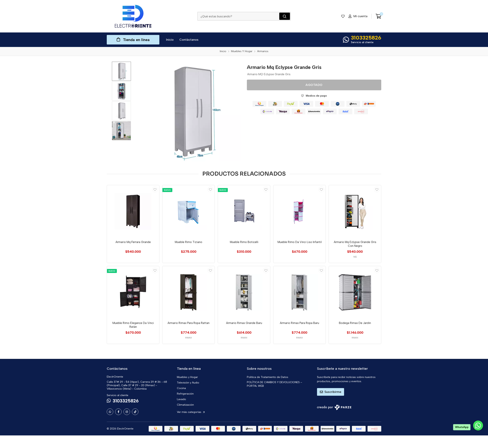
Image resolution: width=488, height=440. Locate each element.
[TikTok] (135, 412)
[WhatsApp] (110, 412)
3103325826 (366, 37)
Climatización (185, 404)
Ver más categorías (189, 412)
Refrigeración (185, 393)
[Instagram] (127, 412)
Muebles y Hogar (187, 377)
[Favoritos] (343, 16)
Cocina (181, 388)
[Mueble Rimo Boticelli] (244, 211)
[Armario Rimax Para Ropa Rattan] (188, 292)
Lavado (181, 399)
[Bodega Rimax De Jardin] (355, 292)
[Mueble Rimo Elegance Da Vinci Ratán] (133, 292)
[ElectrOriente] (133, 16)
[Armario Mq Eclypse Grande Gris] (191, 111)
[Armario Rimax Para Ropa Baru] (299, 292)
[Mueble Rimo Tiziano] (188, 211)
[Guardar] (155, 189)
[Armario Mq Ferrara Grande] (133, 211)
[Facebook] (118, 412)
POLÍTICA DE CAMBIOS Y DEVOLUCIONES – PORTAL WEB (274, 384)
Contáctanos (188, 39)
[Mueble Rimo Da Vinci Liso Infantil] (299, 211)
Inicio (170, 39)
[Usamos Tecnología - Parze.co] (334, 407)
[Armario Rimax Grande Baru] (244, 292)
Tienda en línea (136, 39)
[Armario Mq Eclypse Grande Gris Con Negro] (355, 211)
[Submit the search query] (284, 16)
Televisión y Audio (188, 382)
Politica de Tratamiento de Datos (267, 377)
